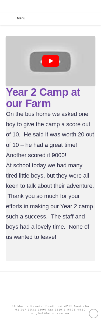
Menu (21, 18)
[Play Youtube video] (51, 61)
